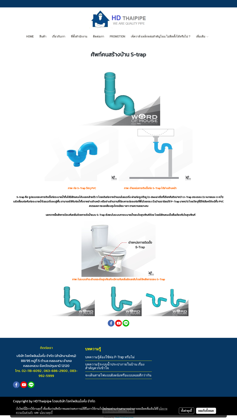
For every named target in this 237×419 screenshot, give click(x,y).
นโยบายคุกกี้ (46, 412)
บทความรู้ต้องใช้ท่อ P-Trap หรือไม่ (110, 357)
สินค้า (42, 36)
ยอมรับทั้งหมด (206, 410)
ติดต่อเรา (98, 36)
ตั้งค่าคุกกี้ (186, 410)
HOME (30, 36)
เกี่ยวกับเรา (58, 36)
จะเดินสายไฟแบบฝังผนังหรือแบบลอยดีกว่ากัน (118, 375)
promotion (117, 36)
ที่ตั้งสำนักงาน (79, 36)
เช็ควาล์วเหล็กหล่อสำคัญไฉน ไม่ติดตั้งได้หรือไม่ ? (160, 36)
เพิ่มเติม (201, 36)
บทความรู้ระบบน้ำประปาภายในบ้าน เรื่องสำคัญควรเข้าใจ (114, 366)
